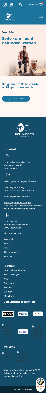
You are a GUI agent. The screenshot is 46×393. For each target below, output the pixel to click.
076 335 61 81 (10, 222)
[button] (21, 5)
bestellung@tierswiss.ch (16, 225)
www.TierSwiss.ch (12, 228)
